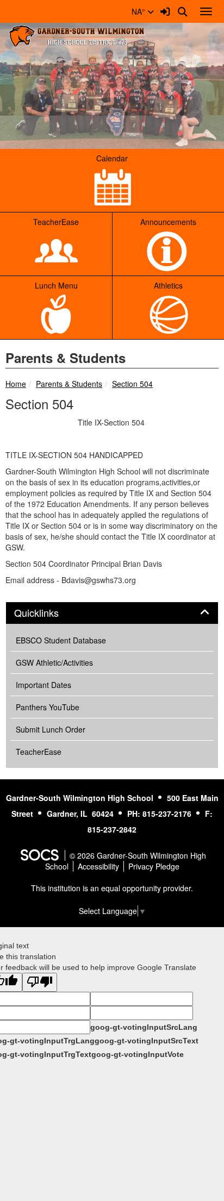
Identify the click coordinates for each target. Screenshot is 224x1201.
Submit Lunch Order (50, 729)
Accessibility (98, 866)
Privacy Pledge (153, 866)
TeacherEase (38, 751)
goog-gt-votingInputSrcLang (143, 1027)
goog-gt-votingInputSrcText (146, 1040)
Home (15, 383)
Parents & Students (69, 383)
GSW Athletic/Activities (54, 662)
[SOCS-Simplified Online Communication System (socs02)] (39, 855)
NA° (139, 11)
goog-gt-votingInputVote (137, 1054)
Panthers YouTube (47, 707)
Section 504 (132, 383)
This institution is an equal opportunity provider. (112, 888)
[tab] (112, 613)
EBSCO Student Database (61, 640)
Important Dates (43, 684)
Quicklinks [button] (48, 613)
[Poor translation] (39, 982)
